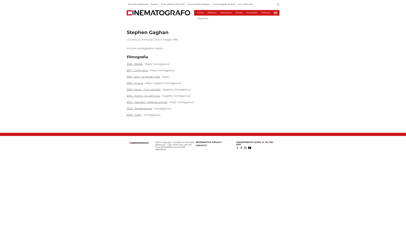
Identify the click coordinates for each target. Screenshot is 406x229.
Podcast (266, 12)
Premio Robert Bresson (199, 4)
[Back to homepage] (139, 143)
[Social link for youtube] (249, 148)
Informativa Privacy (209, 142)
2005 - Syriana (135, 83)
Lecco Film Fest (245, 4)
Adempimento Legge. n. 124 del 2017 (255, 143)
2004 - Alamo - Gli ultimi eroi (143, 95)
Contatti (201, 145)
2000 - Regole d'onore (139, 108)
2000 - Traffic (134, 114)
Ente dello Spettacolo (138, 4)
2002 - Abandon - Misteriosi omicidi (147, 102)
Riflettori (212, 12)
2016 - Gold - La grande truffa (143, 76)
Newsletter (252, 12)
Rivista (239, 12)
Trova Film (203, 18)
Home (200, 12)
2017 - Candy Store (137, 70)
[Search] (278, 4)
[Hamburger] (275, 13)
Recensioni (226, 12)
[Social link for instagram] (245, 148)
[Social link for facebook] (241, 148)
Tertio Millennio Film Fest (173, 4)
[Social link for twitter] (237, 148)
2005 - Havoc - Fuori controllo (143, 89)
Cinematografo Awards (224, 4)
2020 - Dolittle (135, 64)
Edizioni (154, 4)
